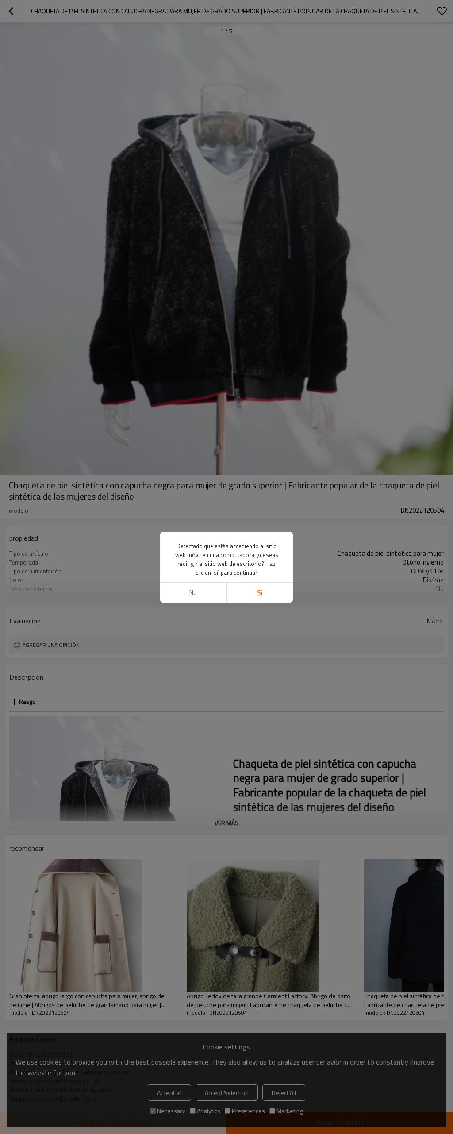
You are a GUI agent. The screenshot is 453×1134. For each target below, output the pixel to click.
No (193, 593)
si (259, 593)
